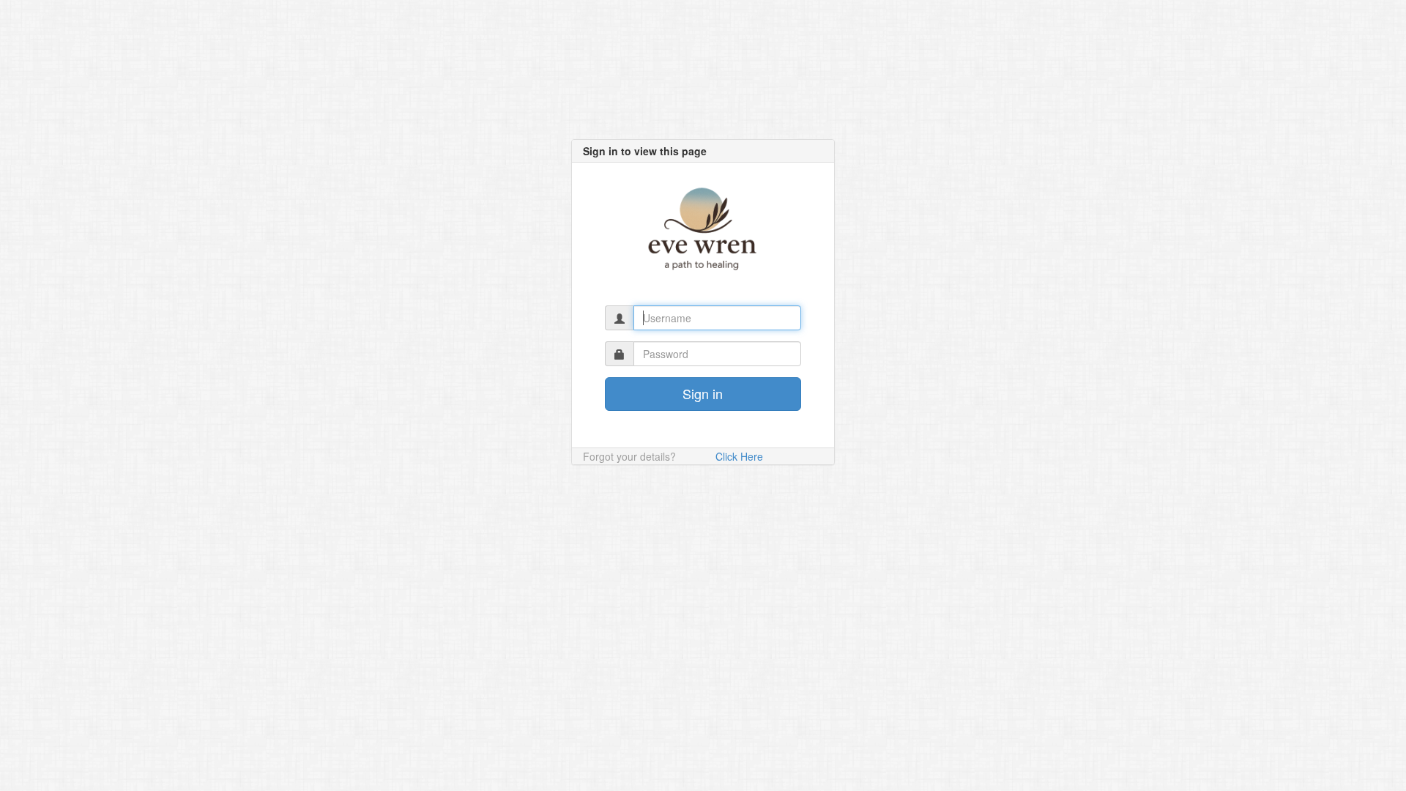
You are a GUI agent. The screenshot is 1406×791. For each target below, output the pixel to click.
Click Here (739, 456)
